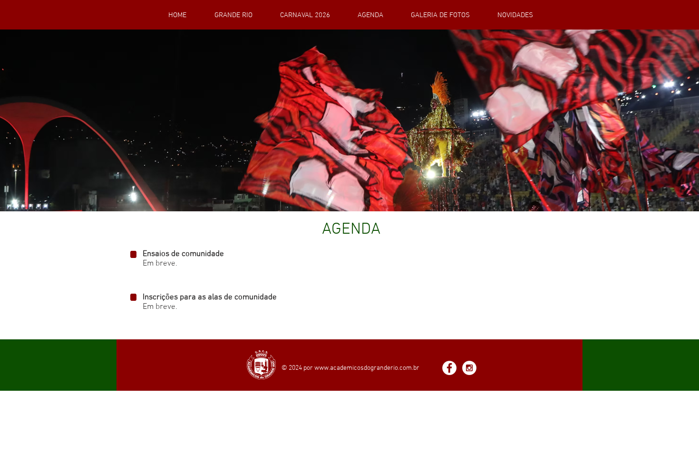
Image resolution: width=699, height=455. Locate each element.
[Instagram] (469, 368)
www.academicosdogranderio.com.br (366, 368)
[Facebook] (449, 368)
